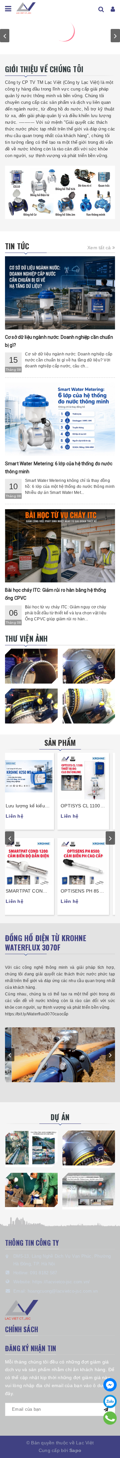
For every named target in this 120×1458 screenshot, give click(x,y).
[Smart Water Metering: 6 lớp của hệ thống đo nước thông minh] (60, 419)
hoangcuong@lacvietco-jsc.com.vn (63, 1291)
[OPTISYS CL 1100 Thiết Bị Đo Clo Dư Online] (87, 776)
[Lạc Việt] (26, 7)
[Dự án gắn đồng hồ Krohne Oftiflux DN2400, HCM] (88, 1148)
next (115, 35)
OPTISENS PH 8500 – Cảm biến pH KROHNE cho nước (87, 891)
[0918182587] (110, 1418)
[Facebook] (110, 1384)
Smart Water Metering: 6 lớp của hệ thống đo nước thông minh (58, 467)
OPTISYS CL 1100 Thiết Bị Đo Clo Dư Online (85, 806)
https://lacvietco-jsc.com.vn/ (61, 1281)
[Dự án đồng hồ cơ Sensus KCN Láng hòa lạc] (31, 1190)
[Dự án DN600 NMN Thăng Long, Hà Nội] (88, 1190)
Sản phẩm (60, 742)
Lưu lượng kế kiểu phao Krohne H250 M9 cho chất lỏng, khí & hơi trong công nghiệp (32, 806)
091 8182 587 (43, 1272)
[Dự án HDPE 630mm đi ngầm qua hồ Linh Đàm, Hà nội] (31, 1148)
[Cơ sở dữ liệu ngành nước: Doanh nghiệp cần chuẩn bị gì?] (60, 292)
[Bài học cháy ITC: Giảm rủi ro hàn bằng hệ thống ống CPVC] (60, 545)
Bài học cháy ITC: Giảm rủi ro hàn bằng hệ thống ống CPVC (55, 594)
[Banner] (60, 192)
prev (4, 35)
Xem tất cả (99, 247)
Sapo (75, 1450)
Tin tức (17, 246)
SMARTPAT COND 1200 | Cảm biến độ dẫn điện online (31, 891)
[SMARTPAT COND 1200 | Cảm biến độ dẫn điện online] (32, 861)
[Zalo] (110, 1401)
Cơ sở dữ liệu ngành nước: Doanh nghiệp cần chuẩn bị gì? (59, 341)
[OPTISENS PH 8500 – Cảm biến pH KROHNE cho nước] (87, 861)
